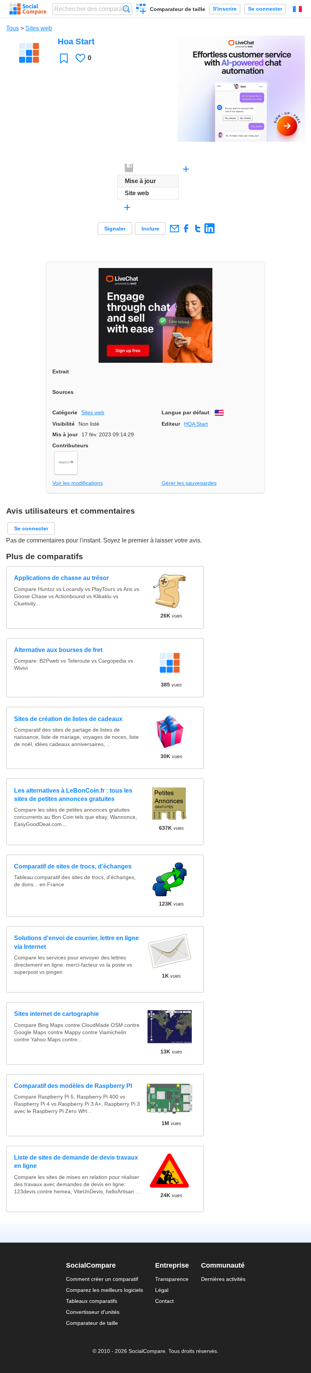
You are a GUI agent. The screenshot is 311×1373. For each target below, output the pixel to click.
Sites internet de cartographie (56, 1014)
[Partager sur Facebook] (186, 228)
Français (297, 9)
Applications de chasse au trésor (61, 578)
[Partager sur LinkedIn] (209, 228)
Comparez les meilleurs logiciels (104, 1290)
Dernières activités (223, 1279)
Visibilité (63, 424)
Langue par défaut (185, 412)
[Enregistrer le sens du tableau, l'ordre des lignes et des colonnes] (129, 168)
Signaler (115, 229)
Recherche (126, 9)
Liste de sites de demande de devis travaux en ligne (76, 1161)
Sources (63, 392)
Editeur (171, 424)
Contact (164, 1301)
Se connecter (265, 9)
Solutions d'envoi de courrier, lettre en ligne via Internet (76, 942)
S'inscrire (225, 9)
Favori (64, 58)
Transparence (171, 1279)
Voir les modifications (77, 483)
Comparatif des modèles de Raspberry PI (73, 1086)
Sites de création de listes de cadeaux (68, 719)
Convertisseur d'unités (92, 1312)
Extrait (60, 371)
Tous (12, 28)
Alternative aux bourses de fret (58, 650)
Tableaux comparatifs (91, 1301)
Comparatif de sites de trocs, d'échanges (73, 866)
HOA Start (196, 424)
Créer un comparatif (141, 10)
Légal (161, 1290)
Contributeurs (70, 445)
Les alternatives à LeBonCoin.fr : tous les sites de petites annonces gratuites (73, 794)
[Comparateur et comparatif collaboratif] (28, 9)
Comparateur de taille (177, 9)
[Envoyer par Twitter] (198, 228)
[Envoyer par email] (174, 228)
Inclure (150, 229)
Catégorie (64, 412)
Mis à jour (65, 434)
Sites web (38, 28)
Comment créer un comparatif (102, 1279)
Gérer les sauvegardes (189, 483)
